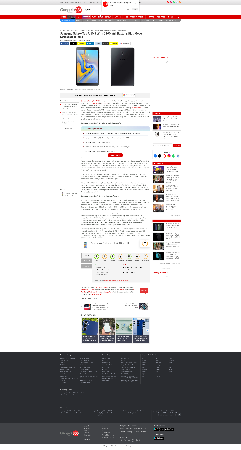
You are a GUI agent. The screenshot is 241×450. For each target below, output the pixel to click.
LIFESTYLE (96, 2)
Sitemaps (87, 428)
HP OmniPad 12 (84, 360)
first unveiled (94, 103)
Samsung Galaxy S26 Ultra (67, 358)
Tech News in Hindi (159, 221)
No (128, 9)
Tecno (170, 369)
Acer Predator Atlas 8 (127, 371)
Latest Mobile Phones (86, 380)
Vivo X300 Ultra (64, 369)
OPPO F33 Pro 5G (85, 367)
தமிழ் (135, 428)
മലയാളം (129, 432)
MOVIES (80, 2)
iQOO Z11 (105, 360)
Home (63, 17)
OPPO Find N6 (64, 365)
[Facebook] (155, 156)
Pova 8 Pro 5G (106, 369)
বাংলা (131, 428)
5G (175, 20)
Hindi (127, 428)
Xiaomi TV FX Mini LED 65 (128, 367)
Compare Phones (85, 382)
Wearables (169, 20)
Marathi (140, 2)
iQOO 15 (62, 374)
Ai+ (143, 358)
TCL (170, 367)
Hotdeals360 (146, 20)
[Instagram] (169, 156)
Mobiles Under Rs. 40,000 (67, 367)
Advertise (87, 439)
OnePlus (158, 369)
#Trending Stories (66, 390)
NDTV (62, 2)
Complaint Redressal (108, 437)
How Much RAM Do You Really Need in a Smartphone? (77, 394)
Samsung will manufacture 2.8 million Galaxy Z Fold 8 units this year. (107, 147)
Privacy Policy (105, 428)
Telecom (86, 20)
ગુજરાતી (122, 432)
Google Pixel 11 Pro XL (108, 374)
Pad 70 (123, 360)
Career (104, 426)
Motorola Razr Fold (65, 360)
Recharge (161, 17)
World (67, 2)
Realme (158, 376)
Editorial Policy (106, 433)
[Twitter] (159, 156)
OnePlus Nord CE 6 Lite (86, 362)
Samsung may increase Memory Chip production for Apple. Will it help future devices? (113, 133)
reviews (105, 287)
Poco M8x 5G (106, 358)
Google (144, 362)
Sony (170, 365)
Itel (143, 376)
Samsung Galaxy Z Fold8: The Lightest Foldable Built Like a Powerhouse (171, 119)
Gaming (100, 20)
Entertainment (109, 20)
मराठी (144, 428)
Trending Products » (160, 57)
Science (161, 20)
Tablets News (74, 30)
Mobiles (78, 20)
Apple (144, 360)
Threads (98, 292)
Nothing (158, 365)
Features (117, 17)
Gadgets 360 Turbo (87, 290)
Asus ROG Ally (125, 374)
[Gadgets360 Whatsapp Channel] (173, 156)
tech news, (99, 287)
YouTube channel (95, 294)
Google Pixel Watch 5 (127, 365)
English (122, 428)
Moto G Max (105, 371)
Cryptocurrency (84, 369)
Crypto (118, 20)
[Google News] (178, 156)
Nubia (157, 367)
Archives (86, 433)
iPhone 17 (83, 374)
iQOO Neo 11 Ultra (107, 365)
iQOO (144, 374)
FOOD (90, 2)
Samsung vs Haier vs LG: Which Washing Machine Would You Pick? (107, 138)
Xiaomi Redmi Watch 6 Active (129, 362)
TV (129, 20)
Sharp (170, 362)
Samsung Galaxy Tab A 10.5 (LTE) (110, 243)
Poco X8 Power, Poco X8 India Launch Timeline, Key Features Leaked (138, 412)
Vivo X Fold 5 (63, 383)
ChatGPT (62, 362)
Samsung (104, 103)
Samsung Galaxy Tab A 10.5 (90, 101)
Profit (72, 2)
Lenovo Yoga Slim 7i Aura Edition (69, 378)
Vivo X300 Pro (64, 376)
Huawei (144, 369)
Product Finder (136, 17)
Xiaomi (170, 371)
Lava (157, 358)
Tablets (154, 20)
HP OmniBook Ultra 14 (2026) (88, 371)
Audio (125, 20)
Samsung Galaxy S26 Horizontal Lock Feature (100, 151)
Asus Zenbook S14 (65, 371)
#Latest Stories (65, 408)
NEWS (87, 266)
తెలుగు (140, 428)
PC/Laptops (135, 20)
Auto (94, 17)
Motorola (158, 362)
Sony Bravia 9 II (125, 369)
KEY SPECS (87, 260)
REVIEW (87, 255)
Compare (150, 17)
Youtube (129, 440)
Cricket (85, 2)
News (100, 17)
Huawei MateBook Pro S (109, 376)
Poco (157, 374)
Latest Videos (158, 163)
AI (79, 17)
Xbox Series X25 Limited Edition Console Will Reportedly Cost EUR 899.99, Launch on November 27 (167, 413)
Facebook (84, 292)
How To (93, 20)
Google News (108, 292)
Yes (135, 9)
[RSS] (180, 2)
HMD (143, 365)
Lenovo (158, 360)
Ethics (103, 430)
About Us (86, 426)
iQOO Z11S (105, 367)
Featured (156, 114)
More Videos (175, 216)
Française (143, 432)
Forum (121, 290)
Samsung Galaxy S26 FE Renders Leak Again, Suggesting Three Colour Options (108, 413)
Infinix (144, 371)
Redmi (170, 358)
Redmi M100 (106, 362)
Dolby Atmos (136, 108)
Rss (140, 440)
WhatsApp (91, 292)
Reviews (108, 17)
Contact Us (87, 435)
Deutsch (136, 432)
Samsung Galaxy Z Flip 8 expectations (97, 142)
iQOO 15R (63, 380)
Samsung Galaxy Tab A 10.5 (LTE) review (116, 280)
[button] (147, 330)
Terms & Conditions (108, 435)
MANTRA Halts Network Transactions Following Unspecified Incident (76, 412)
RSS (85, 437)
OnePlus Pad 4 (84, 365)
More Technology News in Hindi (169, 264)
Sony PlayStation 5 (85, 358)
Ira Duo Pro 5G (125, 358)
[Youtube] (164, 156)
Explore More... (115, 155)
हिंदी (76, 2)
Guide (125, 17)
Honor (144, 367)
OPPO (157, 371)
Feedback (86, 430)
